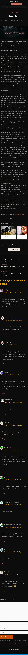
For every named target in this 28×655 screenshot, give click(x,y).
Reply (3, 311)
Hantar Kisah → (17, 4)
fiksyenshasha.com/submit (17, 214)
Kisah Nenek (20, 236)
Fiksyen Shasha (14, 1)
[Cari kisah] (10, 4)
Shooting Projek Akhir (7, 236)
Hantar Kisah (14, 249)
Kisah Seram (14, 12)
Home (7, 4)
